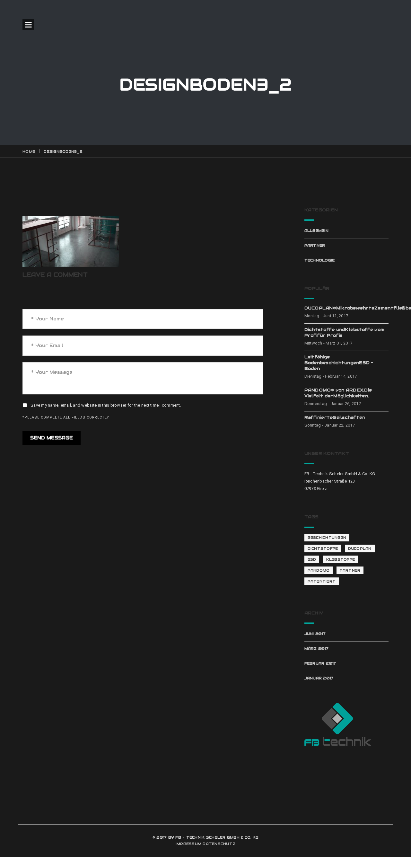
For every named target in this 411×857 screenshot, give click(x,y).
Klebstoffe (340, 559)
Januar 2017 (319, 678)
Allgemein (316, 230)
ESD (312, 559)
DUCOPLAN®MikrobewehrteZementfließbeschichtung (346, 308)
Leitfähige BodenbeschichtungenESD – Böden (338, 362)
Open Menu (28, 24)
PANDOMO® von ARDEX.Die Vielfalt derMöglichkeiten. (338, 393)
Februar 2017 (320, 663)
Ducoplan (360, 548)
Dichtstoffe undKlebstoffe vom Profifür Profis (344, 332)
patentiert (322, 581)
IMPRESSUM (188, 844)
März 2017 (316, 648)
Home (28, 151)
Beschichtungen (327, 537)
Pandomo (319, 570)
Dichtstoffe (323, 548)
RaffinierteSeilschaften (334, 417)
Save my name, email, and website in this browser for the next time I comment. (106, 405)
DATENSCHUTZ (219, 844)
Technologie (319, 260)
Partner (314, 245)
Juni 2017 (315, 633)
